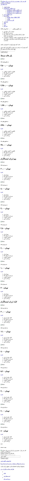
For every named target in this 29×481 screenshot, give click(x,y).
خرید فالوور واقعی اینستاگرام (14, 10)
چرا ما (5, 463)
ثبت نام (5, 26)
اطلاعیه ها (6, 16)
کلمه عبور (3, 456)
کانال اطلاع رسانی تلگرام (13, 17)
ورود (5, 24)
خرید (2, 69)
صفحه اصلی (7, 7)
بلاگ (5, 23)
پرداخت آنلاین (4, 52)
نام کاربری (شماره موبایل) (7, 453)
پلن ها (2, 463)
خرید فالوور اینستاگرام (9, 8)
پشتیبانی (6, 21)
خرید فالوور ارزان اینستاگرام (14, 13)
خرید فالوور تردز (8, 14)
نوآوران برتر (4, 469)
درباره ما (22, 463)
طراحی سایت (10, 469)
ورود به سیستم (4, 458)
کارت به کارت (10, 20)
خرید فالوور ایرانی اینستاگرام (14, 11)
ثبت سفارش (4, 4)
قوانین (8, 18)
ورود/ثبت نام (7, 479)
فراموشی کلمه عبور (6, 461)
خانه (5, 473)
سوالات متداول (16, 463)
